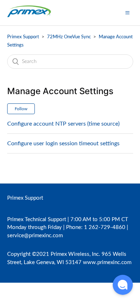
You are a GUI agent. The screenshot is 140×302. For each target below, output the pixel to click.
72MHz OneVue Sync (69, 37)
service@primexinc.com (35, 235)
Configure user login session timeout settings (63, 143)
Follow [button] (21, 109)
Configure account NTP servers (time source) (63, 124)
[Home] (29, 16)
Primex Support (23, 37)
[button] (127, 13)
